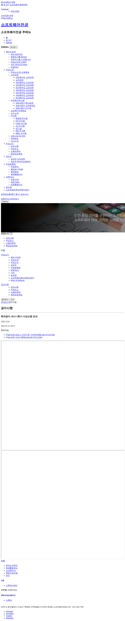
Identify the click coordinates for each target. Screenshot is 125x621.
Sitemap (9, 43)
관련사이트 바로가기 (8, 595)
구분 (2, 580)
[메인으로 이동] (3, 250)
